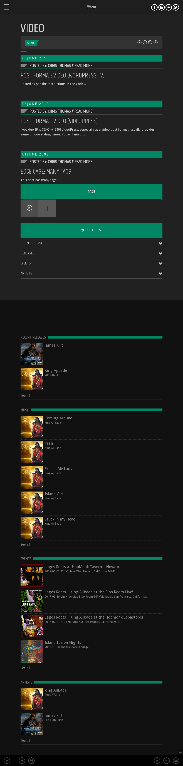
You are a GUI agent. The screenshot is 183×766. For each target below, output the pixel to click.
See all (25, 396)
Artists (26, 273)
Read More (83, 65)
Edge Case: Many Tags (46, 171)
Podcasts (27, 253)
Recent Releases (32, 243)
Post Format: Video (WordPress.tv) (63, 75)
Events (26, 263)
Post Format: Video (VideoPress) (59, 121)
